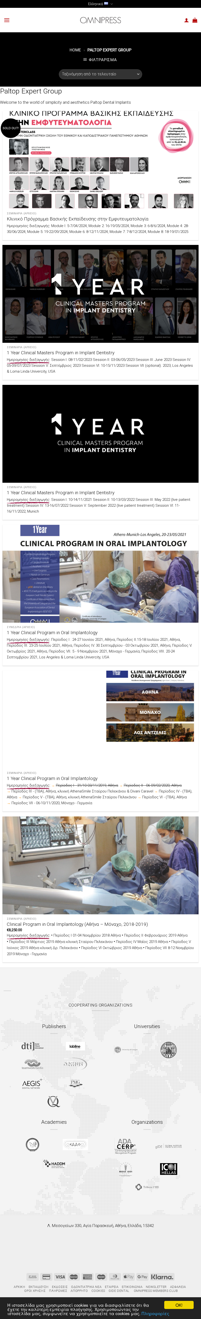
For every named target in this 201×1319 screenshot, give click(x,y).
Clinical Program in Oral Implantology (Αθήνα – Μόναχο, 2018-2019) (77, 924)
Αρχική (19, 1287)
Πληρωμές (58, 1291)
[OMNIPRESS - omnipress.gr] (100, 20)
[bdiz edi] (125, 1169)
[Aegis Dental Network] (33, 1083)
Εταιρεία (111, 1287)
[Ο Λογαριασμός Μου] (186, 20)
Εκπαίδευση (39, 1287)
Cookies (98, 1291)
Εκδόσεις (60, 1287)
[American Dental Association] (125, 1146)
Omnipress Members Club (155, 1291)
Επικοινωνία (132, 1287)
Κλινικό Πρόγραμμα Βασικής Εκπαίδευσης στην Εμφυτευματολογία (78, 219)
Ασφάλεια (178, 1287)
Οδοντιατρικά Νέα (86, 1287)
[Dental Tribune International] (32, 1046)
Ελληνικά (95, 4)
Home (75, 49)
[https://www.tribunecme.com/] (147, 1187)
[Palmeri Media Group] (75, 1083)
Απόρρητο (79, 1291)
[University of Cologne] (125, 1050)
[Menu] (7, 20)
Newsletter (156, 1287)
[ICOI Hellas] (168, 1169)
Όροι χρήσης (35, 1291)
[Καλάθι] (194, 20)
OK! (179, 1305)
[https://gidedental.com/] (168, 1146)
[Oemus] (75, 1064)
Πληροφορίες (155, 1313)
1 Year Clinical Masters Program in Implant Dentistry (60, 353)
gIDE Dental (119, 1291)
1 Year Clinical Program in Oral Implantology (52, 632)
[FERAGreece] (32, 1144)
